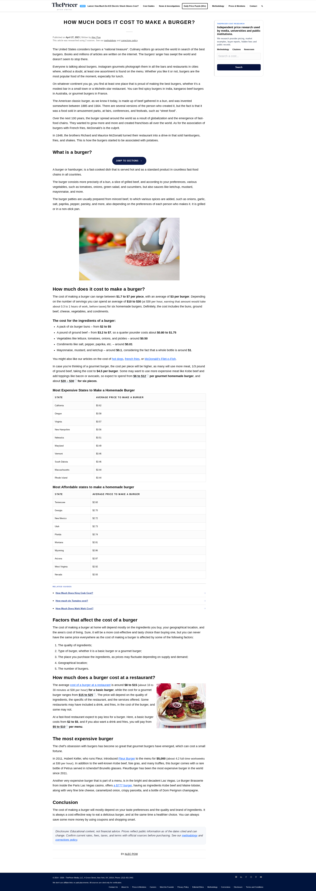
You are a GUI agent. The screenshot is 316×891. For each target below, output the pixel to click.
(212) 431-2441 (127, 878)
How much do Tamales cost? (72, 600)
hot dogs (117, 359)
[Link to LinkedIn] (241, 877)
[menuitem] (109, 6)
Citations (236, 49)
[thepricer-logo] (64, 6)
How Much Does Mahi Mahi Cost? (74, 608)
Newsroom (249, 49)
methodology (110, 40)
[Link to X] (236, 877)
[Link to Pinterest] (255, 877)
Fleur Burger (126, 758)
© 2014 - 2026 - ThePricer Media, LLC (68, 878)
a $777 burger (123, 785)
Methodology (223, 49)
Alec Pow (96, 37)
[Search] (262, 6)
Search (238, 67)
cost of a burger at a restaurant (90, 685)
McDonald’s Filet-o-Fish (160, 359)
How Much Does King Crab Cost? (74, 593)
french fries (132, 359)
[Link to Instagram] (251, 877)
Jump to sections (127, 160)
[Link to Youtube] (260, 877)
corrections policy (129, 40)
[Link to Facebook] (246, 877)
